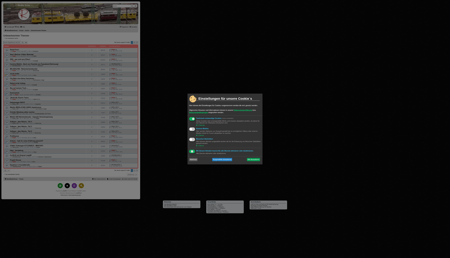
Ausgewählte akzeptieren (222, 159)
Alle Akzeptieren (253, 159)
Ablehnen (193, 159)
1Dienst (201, 135)
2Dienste (201, 125)
